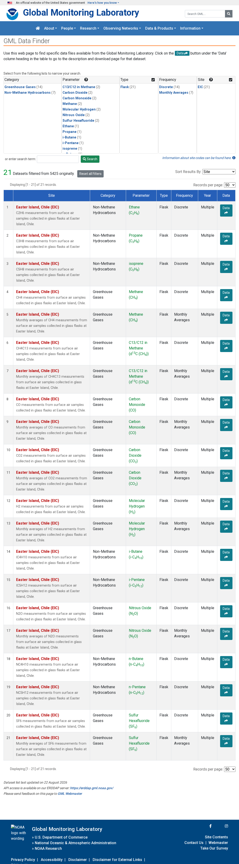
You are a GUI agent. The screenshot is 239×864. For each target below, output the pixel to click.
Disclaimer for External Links (117, 859)
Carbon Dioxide (75, 93)
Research (88, 28)
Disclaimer (77, 859)
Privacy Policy (23, 859)
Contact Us (194, 842)
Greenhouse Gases (20, 87)
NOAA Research (48, 848)
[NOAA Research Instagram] (220, 826)
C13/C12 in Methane (79, 87)
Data (226, 208)
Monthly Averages (173, 93)
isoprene (70, 149)
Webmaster (218, 842)
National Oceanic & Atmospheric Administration (75, 843)
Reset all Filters (90, 174)
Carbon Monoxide (77, 98)
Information (190, 28)
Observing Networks (120, 28)
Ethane (68, 126)
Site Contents (216, 837)
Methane (70, 104)
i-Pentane (71, 143)
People (67, 28)
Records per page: (208, 185)
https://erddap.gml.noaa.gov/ (91, 788)
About (49, 28)
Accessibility (52, 859)
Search (91, 159)
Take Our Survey (214, 848)
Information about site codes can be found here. (197, 158)
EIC (200, 87)
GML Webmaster (70, 793)
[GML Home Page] (38, 28)
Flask (124, 87)
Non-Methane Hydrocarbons (27, 93)
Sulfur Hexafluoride (78, 121)
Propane (70, 132)
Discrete (166, 87)
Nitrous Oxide (74, 115)
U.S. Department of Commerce (61, 837)
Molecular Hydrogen (79, 109)
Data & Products (159, 28)
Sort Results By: (188, 171)
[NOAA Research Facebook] (204, 826)
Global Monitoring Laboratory (81, 12)
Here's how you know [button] (102, 2)
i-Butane (69, 137)
